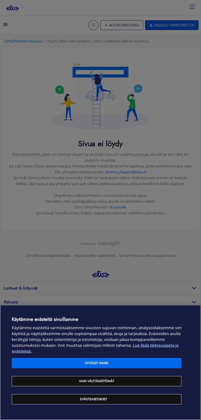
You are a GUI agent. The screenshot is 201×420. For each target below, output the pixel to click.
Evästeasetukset (93, 399)
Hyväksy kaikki (96, 363)
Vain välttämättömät (96, 381)
